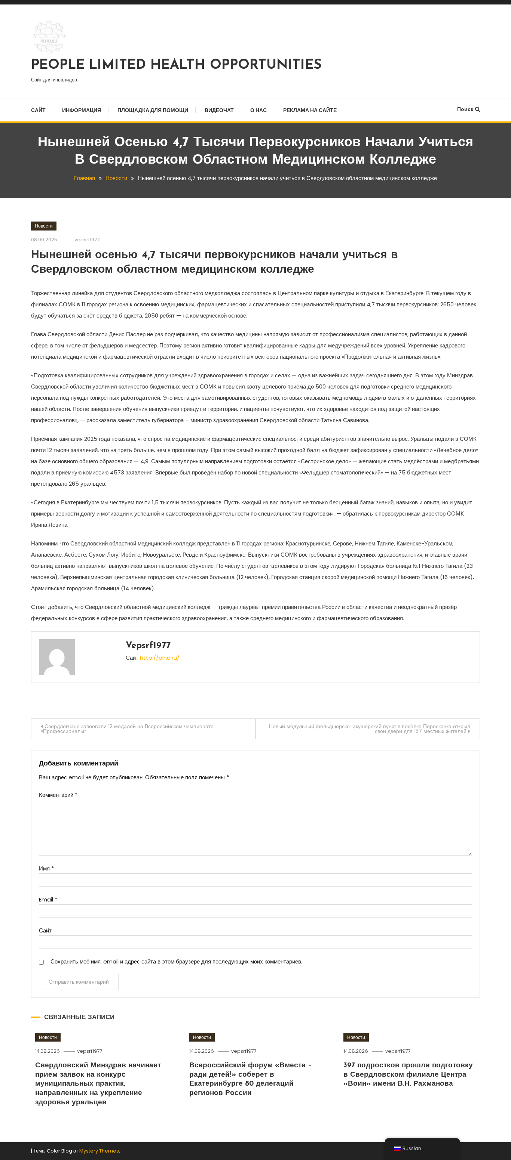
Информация (81, 110)
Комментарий (58, 795)
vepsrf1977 (87, 239)
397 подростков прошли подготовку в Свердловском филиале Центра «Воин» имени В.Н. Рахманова (408, 1075)
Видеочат (219, 110)
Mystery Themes (99, 1150)
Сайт (38, 110)
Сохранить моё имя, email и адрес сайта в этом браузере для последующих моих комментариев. (176, 961)
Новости (44, 226)
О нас (258, 110)
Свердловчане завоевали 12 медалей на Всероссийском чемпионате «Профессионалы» (127, 729)
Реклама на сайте (310, 110)
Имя (46, 868)
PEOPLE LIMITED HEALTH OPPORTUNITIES (176, 65)
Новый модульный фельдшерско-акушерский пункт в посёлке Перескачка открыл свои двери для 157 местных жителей (369, 729)
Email (48, 899)
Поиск (465, 109)
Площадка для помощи (152, 110)
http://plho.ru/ (160, 658)
